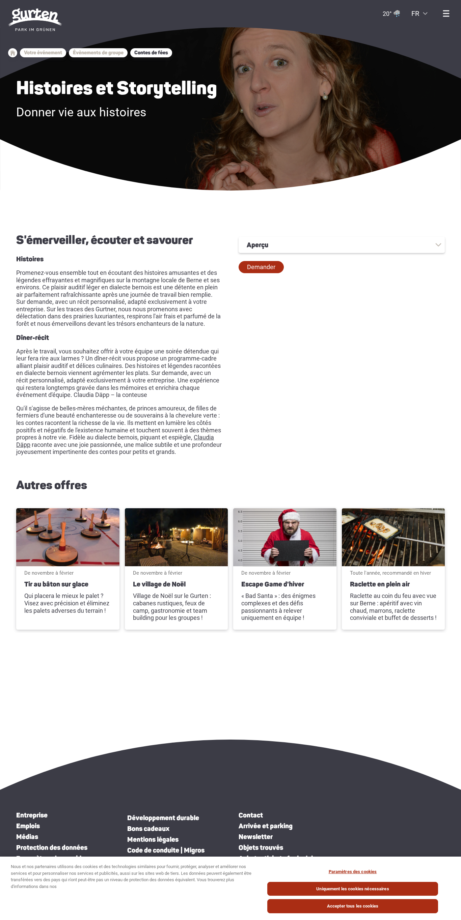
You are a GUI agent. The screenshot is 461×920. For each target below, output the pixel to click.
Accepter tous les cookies (352, 906)
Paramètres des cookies (353, 871)
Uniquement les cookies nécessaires (352, 888)
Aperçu (257, 245)
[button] (261, 267)
